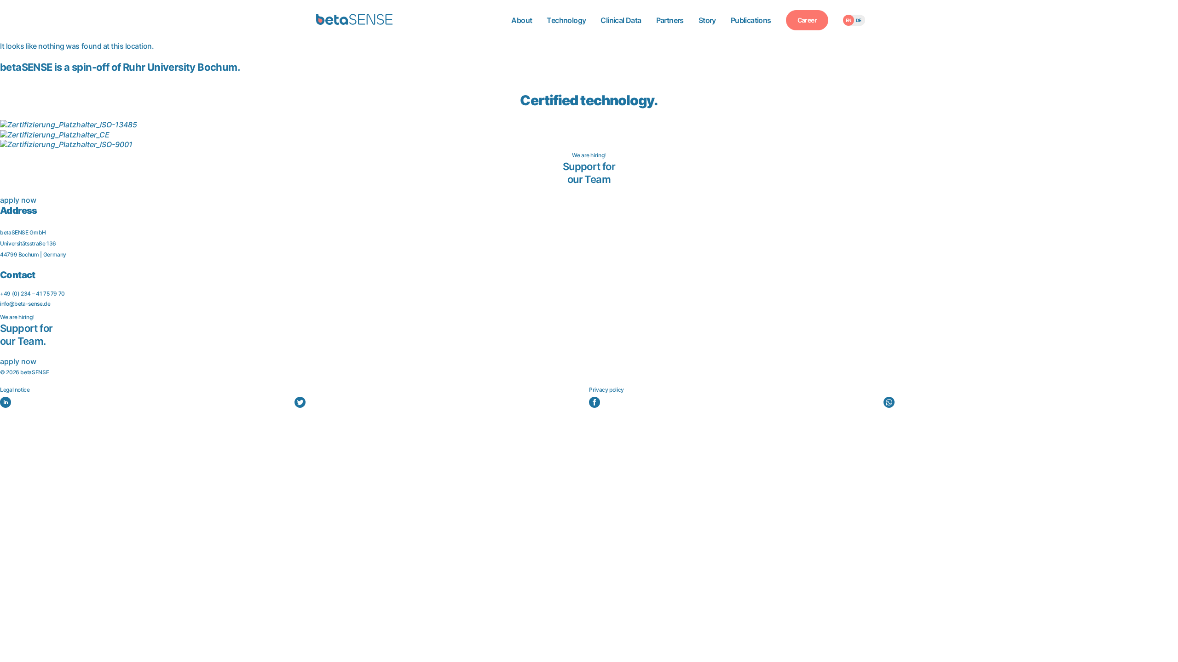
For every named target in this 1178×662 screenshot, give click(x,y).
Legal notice (15, 389)
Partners (670, 20)
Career (807, 20)
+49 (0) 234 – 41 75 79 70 (32, 293)
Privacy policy (606, 389)
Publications (751, 20)
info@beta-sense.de (25, 303)
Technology (566, 20)
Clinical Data (621, 20)
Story (707, 20)
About (521, 20)
